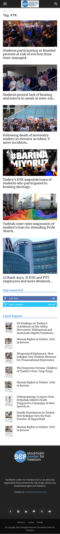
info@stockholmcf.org (35, 492)
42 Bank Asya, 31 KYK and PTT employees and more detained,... (27, 279)
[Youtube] (50, 512)
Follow (51, 304)
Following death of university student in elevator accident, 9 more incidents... (26, 138)
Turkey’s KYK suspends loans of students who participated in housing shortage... (27, 183)
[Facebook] (10, 512)
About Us (21, 522)
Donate (40, 522)
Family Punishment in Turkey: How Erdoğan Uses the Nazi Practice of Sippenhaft (36, 416)
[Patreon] (34, 512)
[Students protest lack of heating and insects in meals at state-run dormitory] (30, 78)
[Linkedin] (26, 512)
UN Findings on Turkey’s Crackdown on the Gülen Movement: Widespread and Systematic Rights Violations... (36, 328)
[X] (42, 512)
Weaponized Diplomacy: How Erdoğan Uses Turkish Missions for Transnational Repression (36, 357)
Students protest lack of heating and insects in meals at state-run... (29, 96)
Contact (31, 522)
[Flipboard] (18, 512)
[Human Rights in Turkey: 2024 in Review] (9, 386)
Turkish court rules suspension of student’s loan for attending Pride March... (29, 227)
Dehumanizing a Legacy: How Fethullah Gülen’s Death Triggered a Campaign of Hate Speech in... (36, 401)
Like (53, 298)
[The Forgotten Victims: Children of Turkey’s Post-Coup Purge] (9, 372)
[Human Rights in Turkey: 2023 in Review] (9, 431)
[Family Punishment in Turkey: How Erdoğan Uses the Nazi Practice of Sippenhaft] (9, 417)
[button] (5, 4)
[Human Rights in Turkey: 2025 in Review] (9, 343)
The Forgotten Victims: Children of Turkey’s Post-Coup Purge (37, 369)
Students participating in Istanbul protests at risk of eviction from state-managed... (29, 54)
